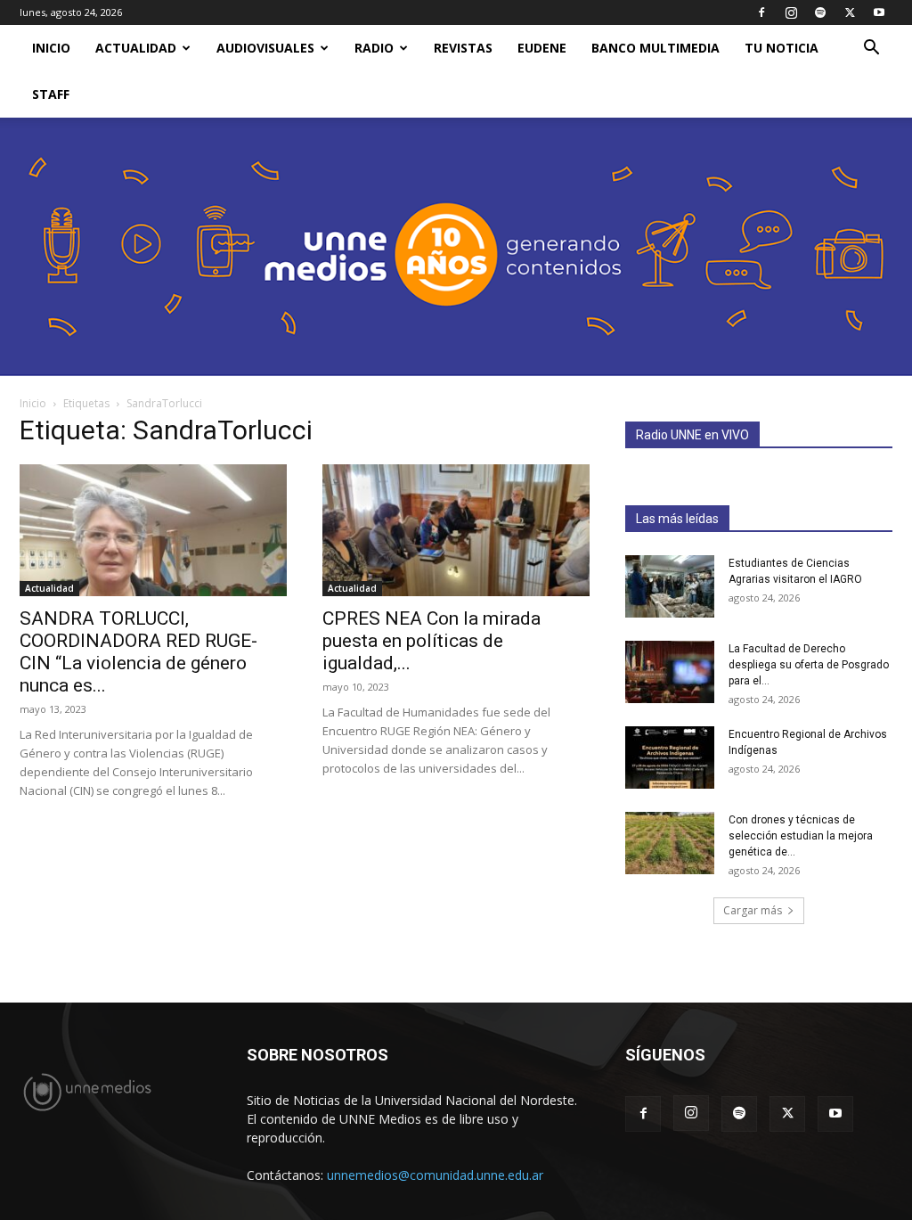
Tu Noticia (781, 47)
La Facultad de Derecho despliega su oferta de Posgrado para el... (809, 665)
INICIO (51, 47)
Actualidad (135, 47)
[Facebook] (761, 12)
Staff (50, 94)
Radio (374, 47)
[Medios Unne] (456, 247)
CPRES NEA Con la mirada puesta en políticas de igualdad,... (431, 641)
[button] (871, 49)
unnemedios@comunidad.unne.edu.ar (435, 1175)
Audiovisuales (265, 47)
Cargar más (752, 910)
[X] (849, 12)
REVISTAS (463, 47)
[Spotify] (820, 12)
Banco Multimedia (655, 47)
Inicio (33, 403)
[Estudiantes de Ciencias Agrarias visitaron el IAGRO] (669, 586)
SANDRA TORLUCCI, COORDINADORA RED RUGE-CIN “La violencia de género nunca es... (138, 652)
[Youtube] (879, 12)
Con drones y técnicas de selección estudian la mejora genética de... (801, 836)
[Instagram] (791, 12)
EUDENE (541, 47)
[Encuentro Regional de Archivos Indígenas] (669, 757)
